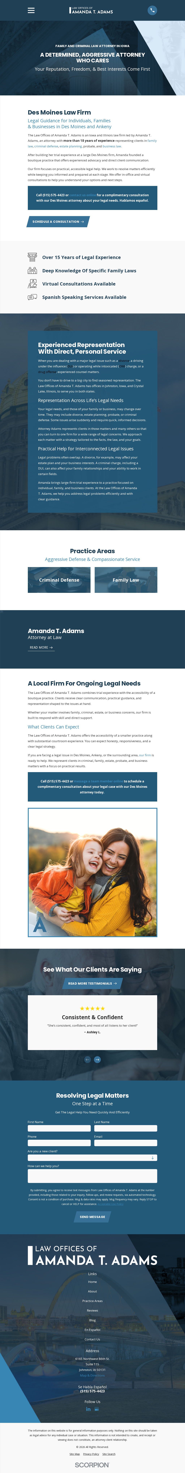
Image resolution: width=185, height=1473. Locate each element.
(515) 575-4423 (54, 195)
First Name (35, 1122)
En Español (92, 1330)
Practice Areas (92, 1301)
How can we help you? (43, 1166)
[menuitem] (75, 1454)
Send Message (92, 1217)
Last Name (101, 1122)
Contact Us (92, 1339)
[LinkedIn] (88, 1409)
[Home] (91, 10)
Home (92, 1282)
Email (98, 1136)
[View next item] (97, 1059)
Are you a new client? (42, 1151)
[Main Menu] (31, 10)
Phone (32, 1136)
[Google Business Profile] (96, 1409)
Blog (92, 1320)
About (92, 1291)
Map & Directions (92, 1375)
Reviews (92, 1310)
